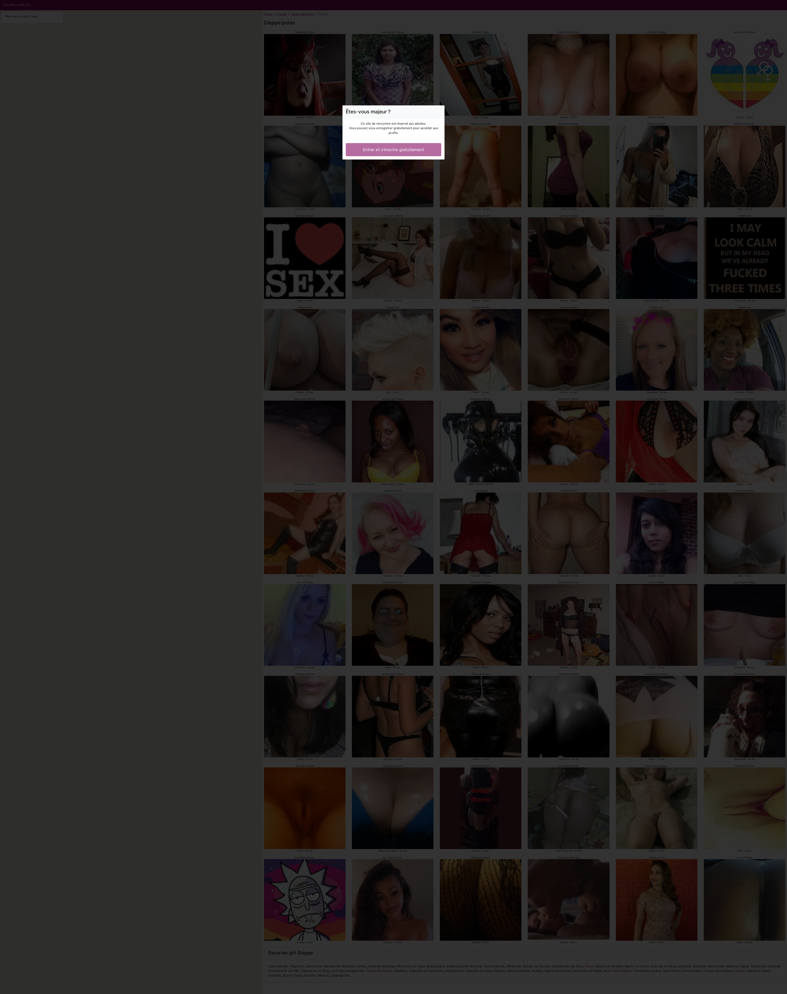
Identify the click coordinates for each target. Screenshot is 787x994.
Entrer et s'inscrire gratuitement (393, 149)
